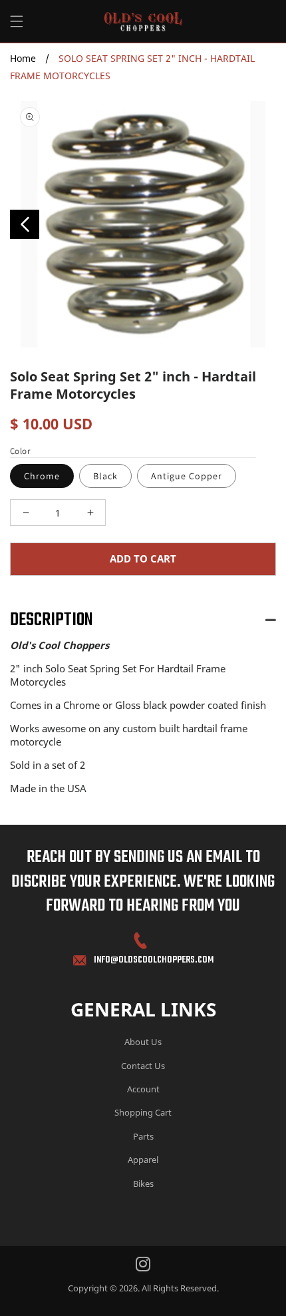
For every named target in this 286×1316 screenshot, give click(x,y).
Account (143, 1089)
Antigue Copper (186, 476)
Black (105, 476)
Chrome (42, 476)
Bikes (143, 1184)
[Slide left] (24, 224)
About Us (143, 1042)
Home (23, 58)
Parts (143, 1136)
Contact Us (143, 1066)
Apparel (143, 1160)
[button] (16, 21)
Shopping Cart (143, 1112)
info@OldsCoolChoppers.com (154, 960)
